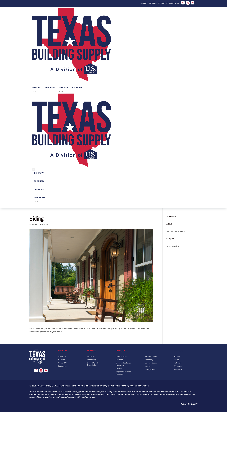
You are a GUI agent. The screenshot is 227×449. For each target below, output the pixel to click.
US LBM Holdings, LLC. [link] (47, 386)
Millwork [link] (177, 363)
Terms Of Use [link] (64, 386)
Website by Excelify (189, 404)
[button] (183, 2)
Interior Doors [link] (151, 363)
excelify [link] (35, 224)
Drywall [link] (119, 368)
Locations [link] (174, 3)
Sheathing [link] (149, 360)
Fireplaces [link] (178, 369)
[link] (113, 45)
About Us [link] (62, 356)
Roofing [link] (177, 356)
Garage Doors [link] (150, 369)
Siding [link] (176, 360)
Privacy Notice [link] (99, 386)
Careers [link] (152, 3)
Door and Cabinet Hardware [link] (123, 364)
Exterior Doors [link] (151, 356)
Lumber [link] (148, 366)
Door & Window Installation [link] (93, 364)
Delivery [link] (90, 356)
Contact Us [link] (163, 3)
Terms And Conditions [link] (82, 386)
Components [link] (121, 356)
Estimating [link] (91, 360)
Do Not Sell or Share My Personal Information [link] (128, 386)
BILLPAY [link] (143, 3)
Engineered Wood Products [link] (123, 373)
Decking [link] (119, 360)
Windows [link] (178, 366)
